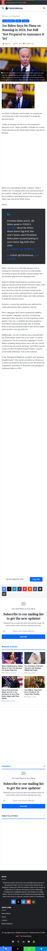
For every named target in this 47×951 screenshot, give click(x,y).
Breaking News (15, 16)
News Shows (6, 913)
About (4, 917)
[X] (9, 589)
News (18, 21)
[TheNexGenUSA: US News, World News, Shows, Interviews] (14, 8)
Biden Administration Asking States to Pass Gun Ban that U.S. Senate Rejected (12, 668)
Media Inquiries (7, 924)
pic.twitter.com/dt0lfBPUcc (21, 249)
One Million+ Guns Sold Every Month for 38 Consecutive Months (33, 692)
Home (6, 16)
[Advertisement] (23, 161)
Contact (4, 920)
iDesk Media (27, 936)
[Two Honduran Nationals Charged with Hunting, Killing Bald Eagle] (34, 658)
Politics (25, 21)
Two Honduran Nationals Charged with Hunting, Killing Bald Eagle (33, 668)
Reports (7, 43)
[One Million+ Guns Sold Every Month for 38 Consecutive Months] (34, 682)
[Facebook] (4, 589)
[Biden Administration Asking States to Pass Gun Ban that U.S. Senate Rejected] (12, 658)
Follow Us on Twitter (10, 816)
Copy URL (36, 579)
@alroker (11, 228)
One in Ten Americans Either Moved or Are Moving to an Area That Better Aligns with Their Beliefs (10, 694)
